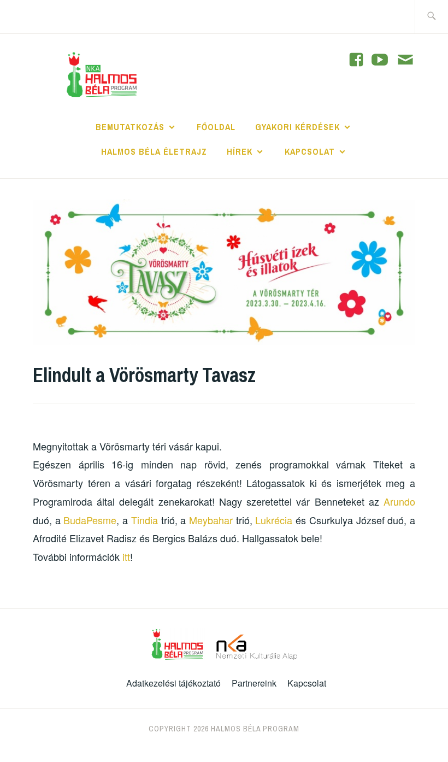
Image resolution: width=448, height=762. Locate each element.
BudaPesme (89, 520)
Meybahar (211, 520)
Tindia (144, 520)
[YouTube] (356, 59)
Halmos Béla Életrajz (154, 151)
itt (126, 556)
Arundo (399, 501)
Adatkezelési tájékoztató (173, 683)
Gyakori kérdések (297, 127)
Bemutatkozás (130, 127)
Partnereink (254, 683)
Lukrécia (273, 520)
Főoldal (216, 127)
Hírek (239, 151)
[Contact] (405, 60)
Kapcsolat (310, 151)
